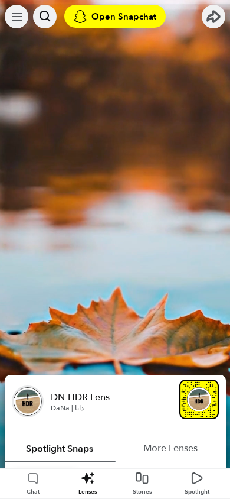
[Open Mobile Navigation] (16, 16)
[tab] (60, 448)
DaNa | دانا (67, 408)
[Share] (213, 16)
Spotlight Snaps (59, 448)
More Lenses (170, 448)
